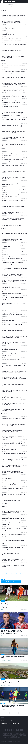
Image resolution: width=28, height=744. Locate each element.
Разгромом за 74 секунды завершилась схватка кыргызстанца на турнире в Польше (14, 337)
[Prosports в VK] (14, 730)
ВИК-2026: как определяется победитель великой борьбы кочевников (12, 195)
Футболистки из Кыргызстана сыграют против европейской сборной (14, 120)
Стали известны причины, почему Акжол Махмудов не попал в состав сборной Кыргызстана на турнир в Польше (12, 114)
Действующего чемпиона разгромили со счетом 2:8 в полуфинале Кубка (12, 263)
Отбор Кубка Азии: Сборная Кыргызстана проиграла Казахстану (12, 33)
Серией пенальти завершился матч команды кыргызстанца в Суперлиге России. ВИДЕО (13, 72)
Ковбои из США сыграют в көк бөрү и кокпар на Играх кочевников (14, 391)
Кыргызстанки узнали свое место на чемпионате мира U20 (11, 477)
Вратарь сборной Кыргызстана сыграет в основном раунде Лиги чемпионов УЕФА (13, 126)
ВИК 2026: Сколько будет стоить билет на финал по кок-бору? (13, 436)
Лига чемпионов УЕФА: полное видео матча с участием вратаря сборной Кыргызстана (14, 84)
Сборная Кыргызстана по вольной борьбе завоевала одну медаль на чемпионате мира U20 (14, 542)
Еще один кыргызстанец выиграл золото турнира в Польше (12, 298)
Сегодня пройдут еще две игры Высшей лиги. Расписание (14, 66)
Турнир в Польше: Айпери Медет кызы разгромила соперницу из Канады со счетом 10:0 (13, 144)
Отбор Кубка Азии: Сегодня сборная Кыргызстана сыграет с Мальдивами (11, 22)
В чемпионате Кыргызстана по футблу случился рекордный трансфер (14, 535)
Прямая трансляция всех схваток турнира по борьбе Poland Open (13, 419)
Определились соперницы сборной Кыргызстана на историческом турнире (12, 472)
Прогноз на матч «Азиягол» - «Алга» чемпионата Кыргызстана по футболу (11, 630)
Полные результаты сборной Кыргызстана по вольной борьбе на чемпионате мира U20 (14, 517)
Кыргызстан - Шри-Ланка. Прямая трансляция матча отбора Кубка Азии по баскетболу (14, 257)
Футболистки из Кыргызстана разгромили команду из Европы (13, 57)
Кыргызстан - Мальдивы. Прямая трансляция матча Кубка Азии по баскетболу (13, 16)
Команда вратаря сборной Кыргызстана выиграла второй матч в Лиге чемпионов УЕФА (14, 160)
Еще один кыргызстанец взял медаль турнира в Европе (14, 251)
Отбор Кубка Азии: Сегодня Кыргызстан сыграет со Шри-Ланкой (14, 269)
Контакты (8, 720)
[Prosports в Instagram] (17, 730)
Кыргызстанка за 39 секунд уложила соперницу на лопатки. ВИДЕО (14, 154)
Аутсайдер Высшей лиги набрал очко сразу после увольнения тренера (13, 138)
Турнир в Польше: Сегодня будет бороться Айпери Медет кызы (13, 183)
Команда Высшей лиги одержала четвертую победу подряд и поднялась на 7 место (13, 560)
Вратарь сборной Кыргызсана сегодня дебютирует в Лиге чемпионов (12, 431)
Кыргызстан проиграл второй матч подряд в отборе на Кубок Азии (13, 207)
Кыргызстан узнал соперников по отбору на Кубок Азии (13, 201)
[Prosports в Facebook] (6, 730)
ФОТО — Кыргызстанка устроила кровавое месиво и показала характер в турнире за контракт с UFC (13, 219)
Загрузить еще (14, 712)
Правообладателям (5, 723)
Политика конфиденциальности (8, 726)
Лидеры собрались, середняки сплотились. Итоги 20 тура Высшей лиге (13, 448)
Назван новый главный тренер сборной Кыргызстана (12, 523)
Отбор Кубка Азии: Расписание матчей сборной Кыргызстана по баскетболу (14, 280)
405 (20, 573)
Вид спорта (11, 4)
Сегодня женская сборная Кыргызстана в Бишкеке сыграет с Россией (12, 705)
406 (22, 573)
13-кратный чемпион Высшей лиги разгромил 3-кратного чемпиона (14, 45)
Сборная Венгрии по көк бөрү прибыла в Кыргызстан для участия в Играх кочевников (13, 101)
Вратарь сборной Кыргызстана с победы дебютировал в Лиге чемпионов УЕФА (12, 396)
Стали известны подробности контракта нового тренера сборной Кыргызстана (12, 275)
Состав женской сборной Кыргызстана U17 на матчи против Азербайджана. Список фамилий (14, 95)
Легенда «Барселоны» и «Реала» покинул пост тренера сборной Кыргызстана (14, 529)
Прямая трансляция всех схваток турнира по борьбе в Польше (13, 178)
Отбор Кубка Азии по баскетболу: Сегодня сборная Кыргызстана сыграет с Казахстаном (13, 89)
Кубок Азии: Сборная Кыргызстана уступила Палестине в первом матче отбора (13, 304)
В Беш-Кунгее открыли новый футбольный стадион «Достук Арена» (12, 681)
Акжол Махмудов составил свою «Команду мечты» (13, 565)
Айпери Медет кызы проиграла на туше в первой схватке (13, 166)
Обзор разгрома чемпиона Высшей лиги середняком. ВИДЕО (12, 460)
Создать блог (11, 581)
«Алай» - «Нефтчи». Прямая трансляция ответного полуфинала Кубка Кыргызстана (13, 325)
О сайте (3, 720)
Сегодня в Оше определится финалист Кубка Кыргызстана (13, 385)
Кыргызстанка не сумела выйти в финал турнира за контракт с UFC (12, 240)
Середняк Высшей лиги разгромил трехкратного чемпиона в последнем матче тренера (13, 502)
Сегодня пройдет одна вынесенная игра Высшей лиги (12, 554)
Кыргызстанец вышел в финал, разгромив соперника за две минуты (13, 319)
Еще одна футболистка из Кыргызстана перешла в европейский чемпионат (12, 39)
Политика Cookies (15, 723)
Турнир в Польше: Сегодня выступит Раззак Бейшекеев (13, 366)
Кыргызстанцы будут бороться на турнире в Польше (13, 495)
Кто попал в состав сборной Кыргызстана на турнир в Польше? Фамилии (13, 425)
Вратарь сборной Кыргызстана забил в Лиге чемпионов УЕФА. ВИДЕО (13, 27)
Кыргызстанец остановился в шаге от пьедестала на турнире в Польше (12, 286)
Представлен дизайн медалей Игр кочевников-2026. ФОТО (11, 360)
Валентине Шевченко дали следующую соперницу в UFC (12, 548)
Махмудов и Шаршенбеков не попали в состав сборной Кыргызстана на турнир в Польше (14, 372)
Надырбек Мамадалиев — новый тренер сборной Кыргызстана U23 (12, 489)
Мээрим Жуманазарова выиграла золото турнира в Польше (12, 213)
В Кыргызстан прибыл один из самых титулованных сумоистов (11, 51)
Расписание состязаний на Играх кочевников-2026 (10, 107)
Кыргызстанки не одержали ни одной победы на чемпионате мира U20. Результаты (14, 442)
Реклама (19, 726)
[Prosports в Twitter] (10, 730)
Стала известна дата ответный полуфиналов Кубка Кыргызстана (13, 454)
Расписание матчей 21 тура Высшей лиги (12, 225)
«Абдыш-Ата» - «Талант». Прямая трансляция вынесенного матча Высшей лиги (13, 512)
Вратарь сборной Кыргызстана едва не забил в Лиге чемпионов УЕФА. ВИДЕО (14, 348)
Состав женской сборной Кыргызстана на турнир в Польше (13, 354)
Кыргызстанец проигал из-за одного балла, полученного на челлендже (13, 331)
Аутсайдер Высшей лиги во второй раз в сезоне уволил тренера (14, 234)
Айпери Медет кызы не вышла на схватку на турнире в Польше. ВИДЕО (13, 132)
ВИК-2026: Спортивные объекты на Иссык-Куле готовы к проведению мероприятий (14, 466)
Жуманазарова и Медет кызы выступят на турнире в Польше (13, 410)
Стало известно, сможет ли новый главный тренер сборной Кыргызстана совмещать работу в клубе (13, 403)
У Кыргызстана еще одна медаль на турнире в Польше (14, 172)
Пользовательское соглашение (18, 720)
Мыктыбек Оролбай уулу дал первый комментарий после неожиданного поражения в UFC (14, 379)
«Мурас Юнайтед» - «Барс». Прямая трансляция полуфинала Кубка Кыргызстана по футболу (14, 313)
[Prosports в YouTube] (21, 730)
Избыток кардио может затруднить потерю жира (13, 656)
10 (16, 573)
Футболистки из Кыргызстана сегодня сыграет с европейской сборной (14, 78)
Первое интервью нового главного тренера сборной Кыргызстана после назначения (13, 292)
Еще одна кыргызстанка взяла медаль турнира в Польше (14, 189)
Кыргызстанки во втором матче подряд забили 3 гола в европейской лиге (14, 483)
